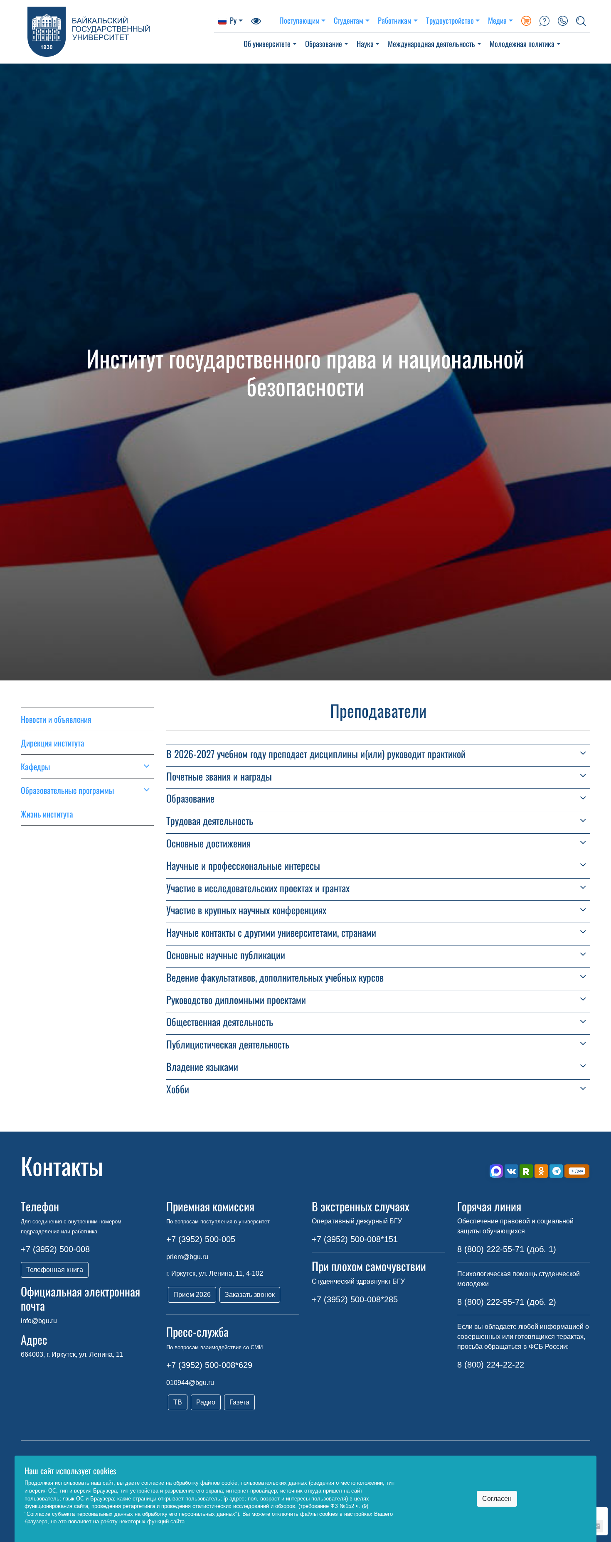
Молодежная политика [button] (522, 43)
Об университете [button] (267, 43)
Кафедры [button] (35, 766)
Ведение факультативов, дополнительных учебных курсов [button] (275, 977)
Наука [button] (365, 43)
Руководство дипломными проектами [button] (236, 1000)
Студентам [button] (348, 20)
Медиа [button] (497, 20)
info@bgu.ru (39, 1320)
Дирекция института (52, 743)
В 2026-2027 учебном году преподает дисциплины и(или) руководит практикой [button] (316, 754)
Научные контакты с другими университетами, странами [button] (271, 932)
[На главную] (117, 32)
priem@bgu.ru (187, 1256)
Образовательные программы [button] (67, 790)
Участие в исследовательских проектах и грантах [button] (258, 888)
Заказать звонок (250, 1294)
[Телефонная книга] (563, 20)
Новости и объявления (56, 719)
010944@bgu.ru (190, 1382)
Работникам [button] (394, 20)
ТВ (177, 1402)
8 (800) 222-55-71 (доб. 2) (506, 1301)
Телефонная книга (54, 1269)
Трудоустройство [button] (450, 20)
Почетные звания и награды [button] (219, 776)
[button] (581, 20)
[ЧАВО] (544, 20)
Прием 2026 (192, 1294)
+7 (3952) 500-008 (55, 1249)
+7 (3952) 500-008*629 (209, 1365)
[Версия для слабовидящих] (256, 20)
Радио (205, 1402)
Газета (239, 1402)
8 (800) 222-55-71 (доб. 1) (506, 1249)
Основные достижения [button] (208, 843)
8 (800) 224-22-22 (490, 1364)
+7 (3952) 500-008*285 (355, 1299)
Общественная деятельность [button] (219, 1022)
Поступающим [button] (299, 20)
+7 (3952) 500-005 (200, 1239)
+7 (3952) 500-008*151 (355, 1239)
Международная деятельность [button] (431, 43)
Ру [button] (233, 20)
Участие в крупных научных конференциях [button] (246, 910)
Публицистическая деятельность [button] (227, 1044)
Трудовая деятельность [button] (209, 821)
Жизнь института (47, 814)
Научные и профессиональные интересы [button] (243, 865)
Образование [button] (323, 43)
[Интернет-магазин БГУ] (526, 20)
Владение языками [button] (202, 1067)
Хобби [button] (177, 1089)
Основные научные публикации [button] (225, 955)
